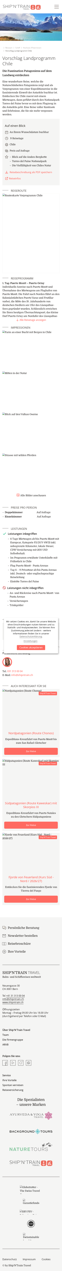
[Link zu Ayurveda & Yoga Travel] (31, 1115)
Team (5, 1035)
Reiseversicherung (12, 1090)
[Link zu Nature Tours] (31, 1146)
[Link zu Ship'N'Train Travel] (31, 1162)
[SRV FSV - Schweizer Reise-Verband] (31, 1212)
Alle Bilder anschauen (33, 495)
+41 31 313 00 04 (15, 995)
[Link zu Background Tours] (31, 1131)
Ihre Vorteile (9, 1080)
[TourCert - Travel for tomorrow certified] (31, 1224)
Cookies (46, 1259)
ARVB (5, 1044)
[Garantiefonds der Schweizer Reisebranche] (31, 1202)
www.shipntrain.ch (12, 1002)
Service (6, 1075)
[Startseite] (23, 6)
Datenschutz (9, 1259)
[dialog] (31, 636)
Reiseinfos (15, 178)
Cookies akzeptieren (31, 647)
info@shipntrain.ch (22, 675)
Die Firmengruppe (12, 1039)
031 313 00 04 (15, 671)
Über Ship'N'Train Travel (16, 1030)
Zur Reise (31, 751)
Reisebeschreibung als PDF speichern (31, 172)
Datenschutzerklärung (31, 636)
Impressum (29, 1259)
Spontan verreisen (12, 1085)
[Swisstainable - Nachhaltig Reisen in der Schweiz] (31, 1236)
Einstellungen (30, 641)
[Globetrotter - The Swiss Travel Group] (31, 1189)
